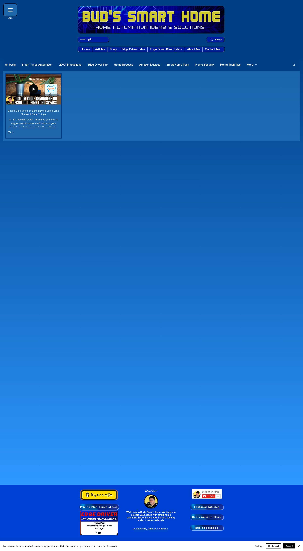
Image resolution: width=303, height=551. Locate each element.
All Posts (10, 64)
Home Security (204, 64)
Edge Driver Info (98, 64)
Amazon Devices (149, 64)
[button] (113, 49)
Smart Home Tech (177, 64)
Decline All (273, 546)
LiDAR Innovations (70, 64)
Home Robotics (123, 64)
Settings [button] (259, 546)
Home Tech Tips (230, 64)
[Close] (299, 545)
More (250, 64)
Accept (289, 546)
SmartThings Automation (37, 64)
